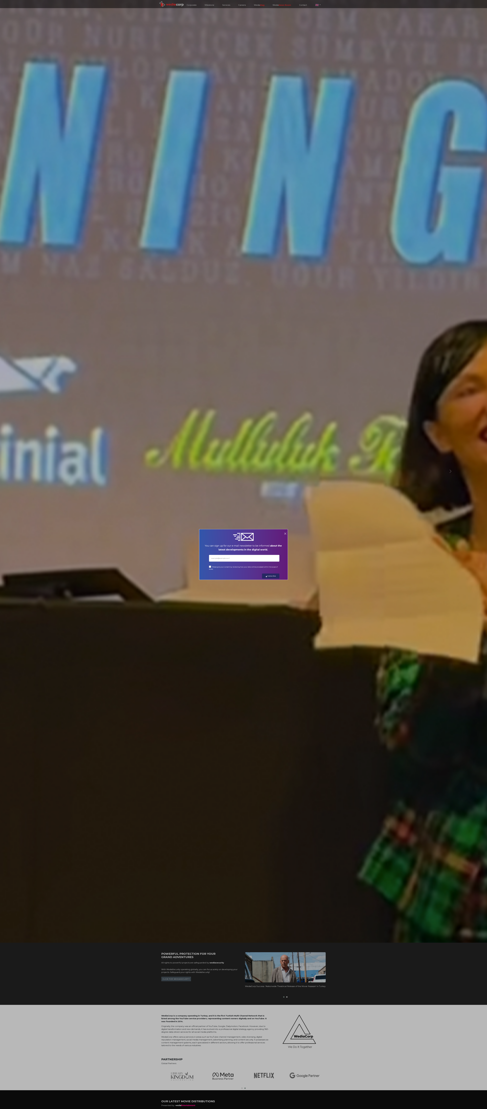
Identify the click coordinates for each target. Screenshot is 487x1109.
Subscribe (271, 576)
